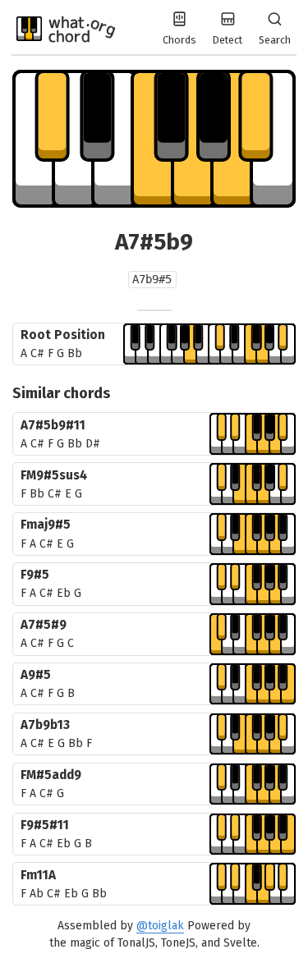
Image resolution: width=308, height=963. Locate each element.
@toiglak (160, 926)
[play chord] (209, 344)
